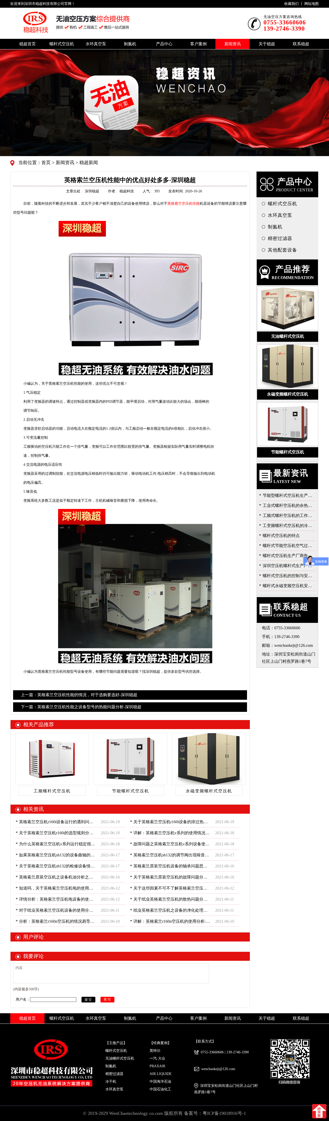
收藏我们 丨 (294, 4)
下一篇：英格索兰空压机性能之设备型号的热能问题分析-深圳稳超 (81, 707)
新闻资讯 (64, 162)
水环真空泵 (114, 1089)
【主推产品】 (116, 1043)
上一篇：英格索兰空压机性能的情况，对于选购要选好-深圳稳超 (79, 695)
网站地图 (311, 4)
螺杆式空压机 (116, 1051)
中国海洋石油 (160, 1081)
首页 (46, 162)
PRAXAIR (157, 1066)
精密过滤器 (114, 1074)
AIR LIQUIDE (161, 1074)
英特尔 (155, 1051)
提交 (88, 999)
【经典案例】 (160, 1043)
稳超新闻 (88, 162)
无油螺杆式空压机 (119, 1058)
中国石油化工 (160, 1089)
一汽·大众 (157, 1058)
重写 (107, 999)
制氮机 (110, 1066)
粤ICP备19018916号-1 (224, 1113)
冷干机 (110, 1081)
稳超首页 (27, 44)
